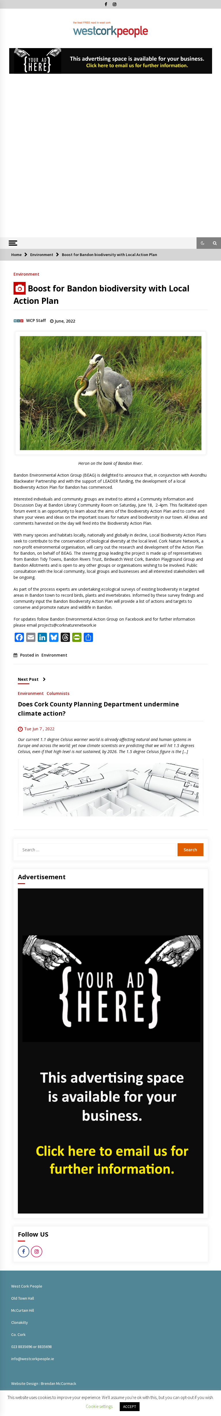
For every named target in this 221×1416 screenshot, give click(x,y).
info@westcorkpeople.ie (32, 1358)
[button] (203, 243)
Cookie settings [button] (99, 1406)
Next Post (28, 679)
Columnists (58, 693)
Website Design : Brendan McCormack (43, 1383)
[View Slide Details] (110, 61)
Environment (26, 273)
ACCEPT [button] (129, 1406)
